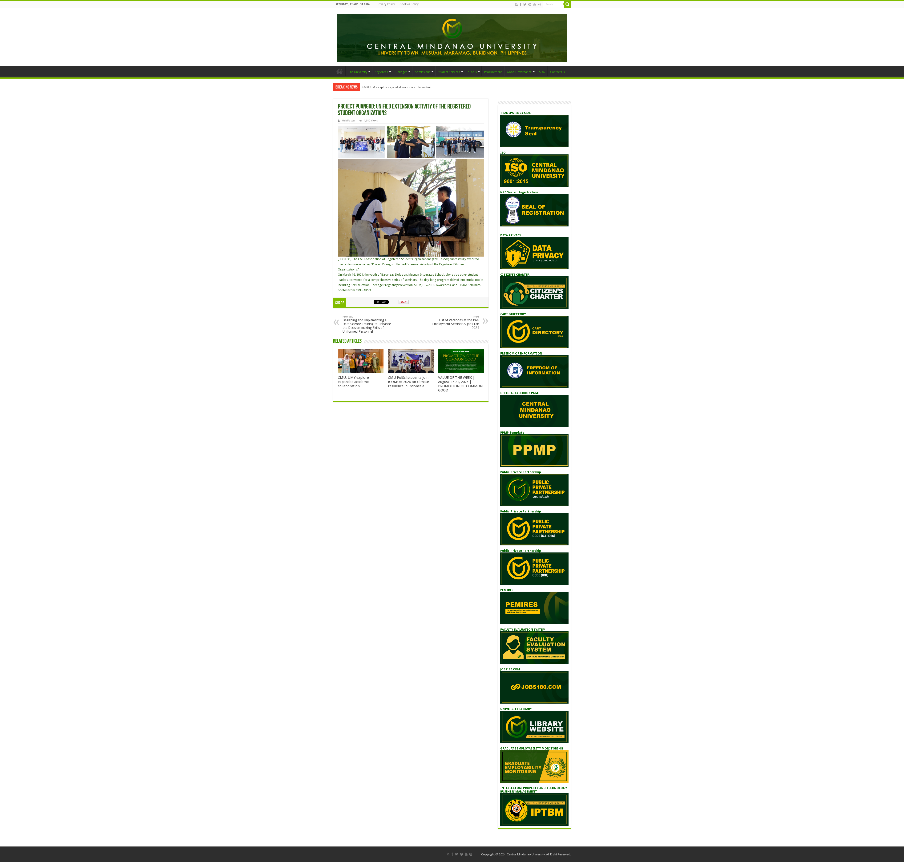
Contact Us (557, 72)
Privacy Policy (386, 4)
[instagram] (539, 4)
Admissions (422, 72)
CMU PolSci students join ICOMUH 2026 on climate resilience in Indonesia (408, 381)
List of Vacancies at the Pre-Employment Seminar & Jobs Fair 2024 (455, 322)
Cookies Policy (409, 4)
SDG (542, 72)
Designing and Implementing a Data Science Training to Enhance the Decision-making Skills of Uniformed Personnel (367, 324)
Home (339, 71)
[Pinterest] (530, 4)
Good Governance (519, 72)
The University (357, 72)
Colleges (401, 72)
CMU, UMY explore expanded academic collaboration (397, 87)
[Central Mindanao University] (452, 36)
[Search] (567, 4)
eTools (472, 72)
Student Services (449, 72)
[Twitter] (525, 4)
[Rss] (516, 4)
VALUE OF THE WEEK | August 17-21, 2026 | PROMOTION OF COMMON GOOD (460, 383)
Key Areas (381, 72)
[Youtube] (534, 4)
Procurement (493, 72)
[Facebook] (520, 4)
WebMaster (348, 120)
